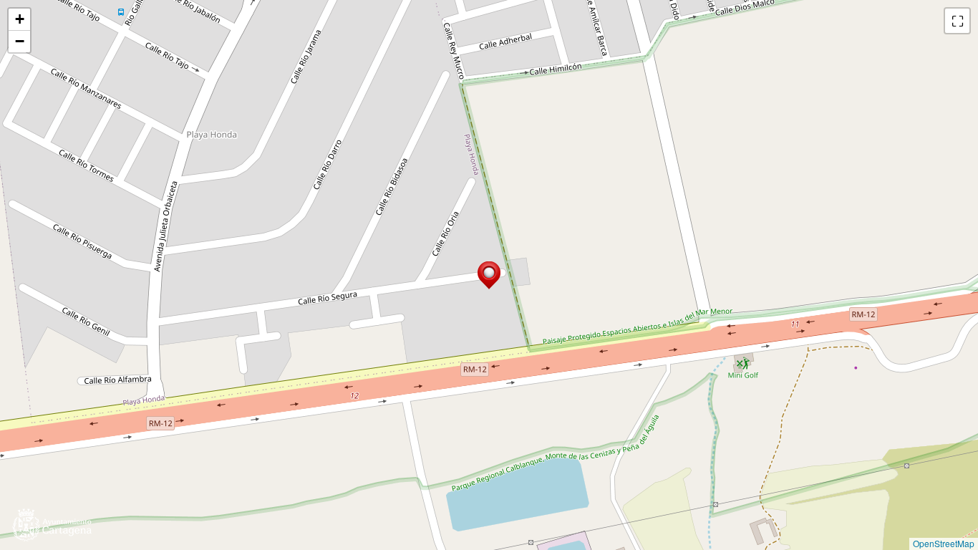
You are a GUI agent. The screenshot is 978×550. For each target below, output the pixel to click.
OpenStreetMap (943, 543)
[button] (489, 275)
